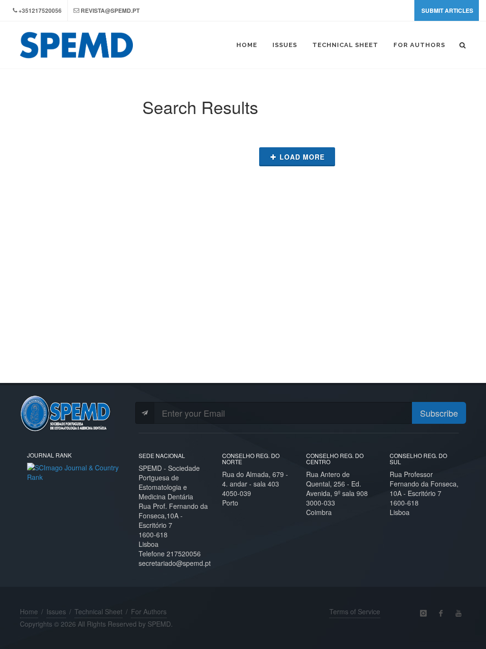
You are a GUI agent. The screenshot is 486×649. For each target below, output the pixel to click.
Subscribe (439, 413)
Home (29, 611)
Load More (302, 157)
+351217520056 (40, 10)
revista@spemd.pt (110, 10)
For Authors (149, 611)
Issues (56, 611)
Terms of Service (354, 611)
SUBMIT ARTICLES (447, 10)
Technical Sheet (98, 611)
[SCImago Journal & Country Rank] (75, 471)
